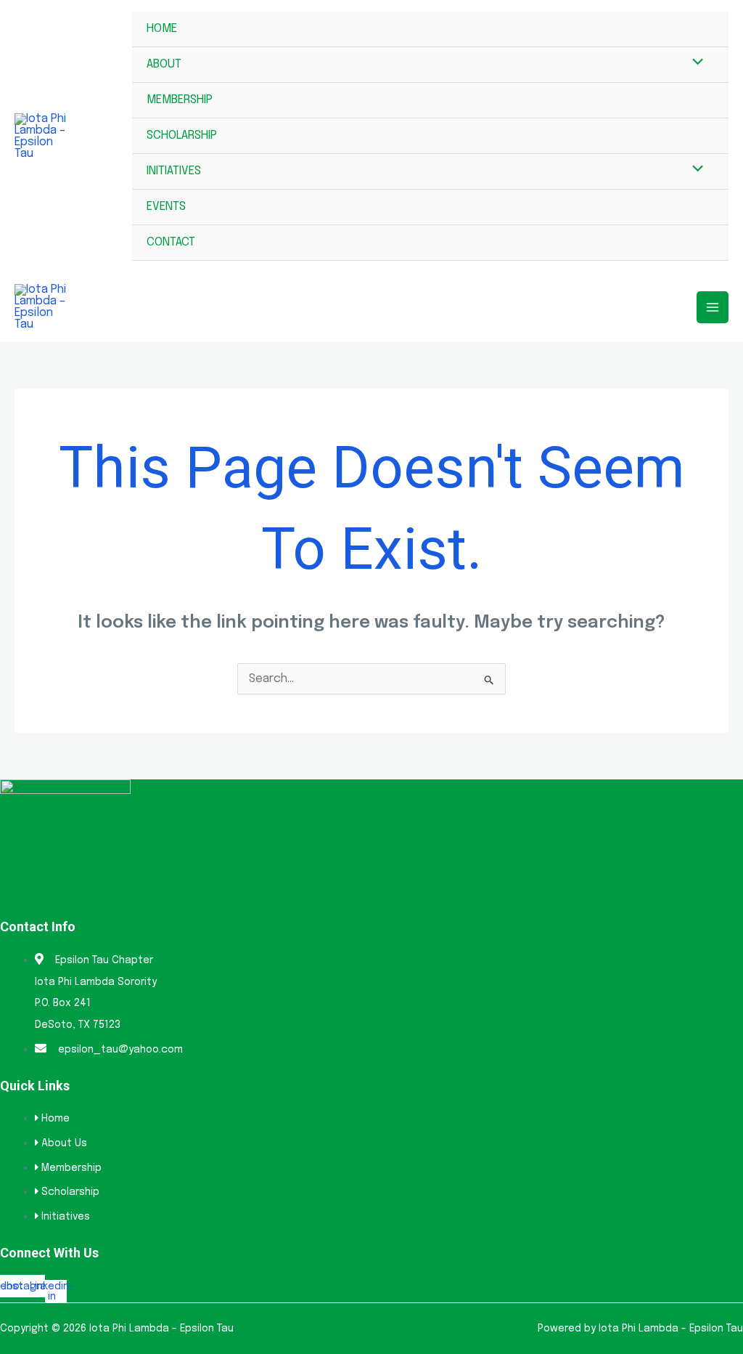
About (164, 64)
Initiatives (174, 171)
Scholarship (182, 135)
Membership (180, 100)
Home (162, 29)
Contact (171, 242)
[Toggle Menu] (694, 63)
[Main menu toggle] (712, 307)
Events (166, 206)
